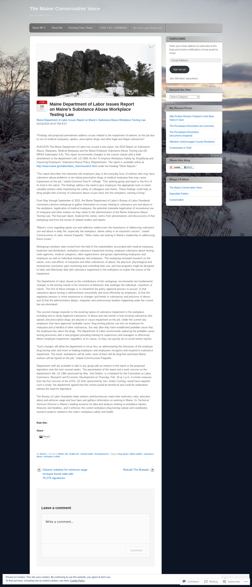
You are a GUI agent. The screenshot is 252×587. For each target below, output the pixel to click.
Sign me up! (179, 69)
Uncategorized (101, 454)
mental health (86, 454)
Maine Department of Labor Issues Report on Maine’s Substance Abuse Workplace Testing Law (91, 120)
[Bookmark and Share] (182, 168)
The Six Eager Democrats (147, 27)
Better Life (63, 454)
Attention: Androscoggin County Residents (192, 141)
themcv (43, 454)
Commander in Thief (180, 148)
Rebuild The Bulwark (136, 469)
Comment (136, 550)
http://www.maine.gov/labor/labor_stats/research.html (67, 166)
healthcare (74, 454)
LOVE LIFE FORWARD (113, 27)
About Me (57, 27)
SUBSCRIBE (177, 38)
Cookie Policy (77, 580)
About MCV (38, 27)
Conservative (177, 199)
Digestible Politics (179, 193)
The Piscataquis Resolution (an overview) (192, 126)
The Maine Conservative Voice (65, 8)
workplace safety (52, 456)
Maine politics (136, 454)
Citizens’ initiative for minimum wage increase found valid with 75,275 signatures (65, 473)
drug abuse (123, 454)
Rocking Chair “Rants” (81, 27)
